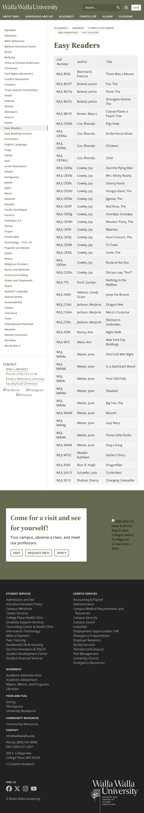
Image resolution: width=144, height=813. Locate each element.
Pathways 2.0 (12, 220)
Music (8, 193)
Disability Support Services (25, 622)
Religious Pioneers (16, 264)
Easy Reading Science (18, 133)
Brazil (8, 52)
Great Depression (15, 166)
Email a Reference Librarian (25, 379)
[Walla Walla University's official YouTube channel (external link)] (35, 789)
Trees (7, 318)
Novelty (9, 204)
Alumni (107, 16)
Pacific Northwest (15, 209)
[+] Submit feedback (20, 764)
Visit (16, 553)
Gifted (8, 155)
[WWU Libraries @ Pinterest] (24, 395)
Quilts (8, 253)
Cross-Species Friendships (21, 90)
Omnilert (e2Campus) (88, 649)
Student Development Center (27, 654)
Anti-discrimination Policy (24, 604)
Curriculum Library (101, 28)
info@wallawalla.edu (20, 736)
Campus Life (88, 16)
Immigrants (11, 177)
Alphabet (10, 30)
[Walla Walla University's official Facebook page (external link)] (10, 789)
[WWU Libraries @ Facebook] (11, 390)
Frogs (7, 150)
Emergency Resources (89, 663)
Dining (10, 702)
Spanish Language (16, 291)
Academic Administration (24, 675)
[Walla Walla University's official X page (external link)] (18, 789)
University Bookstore (21, 711)
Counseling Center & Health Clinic (30, 627)
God (7, 160)
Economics (11, 139)
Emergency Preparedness (91, 636)
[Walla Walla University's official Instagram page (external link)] (26, 789)
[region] (96, 270)
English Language (15, 144)
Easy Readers (12, 128)
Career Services (17, 613)
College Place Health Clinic (24, 618)
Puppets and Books (16, 248)
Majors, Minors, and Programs (27, 684)
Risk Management (85, 654)
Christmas (10, 68)
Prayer (8, 231)
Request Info (39, 553)
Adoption (10, 35)
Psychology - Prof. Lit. (18, 242)
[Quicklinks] (126, 7)
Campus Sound (84, 622)
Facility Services (84, 645)
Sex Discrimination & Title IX (26, 649)
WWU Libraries (17, 369)
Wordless (10, 340)
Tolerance (10, 313)
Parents (9, 215)
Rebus (8, 258)
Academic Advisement (21, 680)
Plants (8, 226)
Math (7, 188)
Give (136, 7)
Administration (83, 604)
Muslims (9, 199)
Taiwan (9, 307)
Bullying (9, 57)
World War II (12, 345)
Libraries (78, 28)
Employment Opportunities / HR (96, 631)
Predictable (11, 237)
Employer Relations (87, 640)
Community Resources (22, 724)
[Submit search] (118, 7)
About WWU (11, 16)
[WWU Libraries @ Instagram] (35, 390)
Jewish (8, 182)
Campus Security (85, 618)
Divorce (9, 117)
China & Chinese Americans (21, 63)
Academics (66, 16)
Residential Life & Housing (24, 645)
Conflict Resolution (16, 79)
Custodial (80, 627)
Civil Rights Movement (18, 73)
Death (8, 95)
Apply (61, 553)
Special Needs (13, 297)
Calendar (125, 16)
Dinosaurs (10, 112)
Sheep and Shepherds (18, 280)
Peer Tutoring (16, 640)
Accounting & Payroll (88, 600)
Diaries (8, 106)
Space (8, 286)
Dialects (9, 101)
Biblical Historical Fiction (20, 46)
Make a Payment (17, 636)
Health (8, 171)
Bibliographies (68, 32)
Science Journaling (16, 275)
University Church (86, 658)
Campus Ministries (19, 609)
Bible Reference (14, 41)
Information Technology (23, 631)
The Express (14, 706)
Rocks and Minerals (16, 269)
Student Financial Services (24, 658)
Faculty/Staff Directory (22, 383)
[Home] (30, 8)
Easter (8, 122)
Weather (9, 329)
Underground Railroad (18, 324)
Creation (10, 84)
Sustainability (13, 302)
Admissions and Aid (39, 16)
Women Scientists (15, 335)
